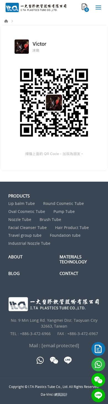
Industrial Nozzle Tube (29, 243)
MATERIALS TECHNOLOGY (73, 259)
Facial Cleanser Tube (27, 227)
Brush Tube (50, 219)
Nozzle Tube (19, 219)
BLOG (14, 273)
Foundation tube (65, 235)
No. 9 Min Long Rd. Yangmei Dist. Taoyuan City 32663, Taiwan (54, 323)
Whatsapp (98, 364)
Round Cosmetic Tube (63, 203)
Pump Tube (64, 211)
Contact (98, 349)
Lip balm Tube (21, 203)
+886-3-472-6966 (35, 333)
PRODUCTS (19, 195)
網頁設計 (61, 394)
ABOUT (15, 256)
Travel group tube (25, 235)
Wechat (98, 380)
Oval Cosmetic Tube (26, 211)
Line (98, 395)
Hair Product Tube (72, 227)
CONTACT (69, 273)
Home (6, 21)
